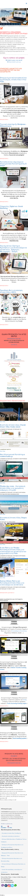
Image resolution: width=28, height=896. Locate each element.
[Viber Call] (2, 885)
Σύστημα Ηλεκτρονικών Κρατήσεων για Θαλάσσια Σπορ (11, 860)
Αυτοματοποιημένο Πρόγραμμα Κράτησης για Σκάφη (13, 865)
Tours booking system (19, 738)
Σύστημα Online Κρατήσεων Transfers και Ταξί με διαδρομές (14, 840)
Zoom (1, 421)
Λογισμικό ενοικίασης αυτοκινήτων (11, 836)
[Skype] (12, 885)
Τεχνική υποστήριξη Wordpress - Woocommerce (13, 125)
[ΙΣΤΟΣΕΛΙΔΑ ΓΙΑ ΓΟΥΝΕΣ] (14, 381)
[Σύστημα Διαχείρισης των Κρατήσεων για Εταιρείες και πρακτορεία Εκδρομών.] (14, 389)
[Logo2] (14, 364)
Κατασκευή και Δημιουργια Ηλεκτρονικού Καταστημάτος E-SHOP (13, 163)
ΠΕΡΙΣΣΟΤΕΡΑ (4, 119)
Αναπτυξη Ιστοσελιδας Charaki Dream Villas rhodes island (13, 426)
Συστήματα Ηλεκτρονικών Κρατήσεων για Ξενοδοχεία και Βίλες (12, 846)
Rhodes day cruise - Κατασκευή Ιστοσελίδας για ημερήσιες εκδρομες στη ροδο (12, 488)
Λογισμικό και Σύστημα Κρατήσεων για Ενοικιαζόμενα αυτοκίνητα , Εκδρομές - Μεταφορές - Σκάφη (13, 248)
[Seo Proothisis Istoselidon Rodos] (14, 304)
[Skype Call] (15, 885)
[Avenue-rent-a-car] (14, 394)
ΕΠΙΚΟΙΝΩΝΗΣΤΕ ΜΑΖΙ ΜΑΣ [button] (14, 763)
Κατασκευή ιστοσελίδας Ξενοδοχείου (11, 833)
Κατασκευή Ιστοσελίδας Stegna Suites (13, 518)
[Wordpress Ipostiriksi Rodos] (14, 138)
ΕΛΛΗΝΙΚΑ (3, 827)
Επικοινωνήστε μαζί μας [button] (14, 62)
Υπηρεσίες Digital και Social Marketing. (11, 207)
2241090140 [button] (14, 344)
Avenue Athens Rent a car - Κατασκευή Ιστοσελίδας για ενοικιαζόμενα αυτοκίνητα (12, 583)
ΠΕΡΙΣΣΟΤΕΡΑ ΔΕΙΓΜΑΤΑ (7, 592)
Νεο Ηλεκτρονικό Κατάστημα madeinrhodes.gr (12, 455)
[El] (4, 826)
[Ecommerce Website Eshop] (14, 177)
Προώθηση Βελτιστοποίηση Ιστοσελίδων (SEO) (11, 291)
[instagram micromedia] (9, 885)
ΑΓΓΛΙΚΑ (10, 827)
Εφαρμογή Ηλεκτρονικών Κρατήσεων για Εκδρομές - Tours (12, 854)
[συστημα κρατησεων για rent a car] (14, 372)
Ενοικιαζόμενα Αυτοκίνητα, (19, 631)
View (4, 421)
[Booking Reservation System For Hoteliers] (14, 263)
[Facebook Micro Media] (6, 885)
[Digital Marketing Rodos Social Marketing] (14, 220)
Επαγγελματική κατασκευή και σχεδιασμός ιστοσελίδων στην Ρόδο (13, 79)
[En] (11, 826)
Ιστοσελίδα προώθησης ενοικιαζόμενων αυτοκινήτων (11, 871)
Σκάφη (25, 699)
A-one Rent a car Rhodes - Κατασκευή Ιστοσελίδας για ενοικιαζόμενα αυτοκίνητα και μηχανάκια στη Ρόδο (13, 550)
